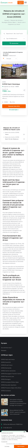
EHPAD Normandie (6, 368)
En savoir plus (13, 109)
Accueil (6, 20)
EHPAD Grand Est (6, 362)
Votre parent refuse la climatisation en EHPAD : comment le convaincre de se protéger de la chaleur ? (18, 402)
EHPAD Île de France (6, 365)
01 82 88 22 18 (7, 427)
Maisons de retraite (16, 20)
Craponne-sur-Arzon (14, 24)
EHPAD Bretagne (6, 379)
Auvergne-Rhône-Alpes (9, 22)
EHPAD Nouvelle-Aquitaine (8, 385)
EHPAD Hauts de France (7, 359)
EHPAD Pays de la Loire (7, 376)
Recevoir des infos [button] (14, 106)
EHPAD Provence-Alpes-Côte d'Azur (11, 388)
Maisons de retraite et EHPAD (15, 133)
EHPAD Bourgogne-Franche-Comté (11, 373)
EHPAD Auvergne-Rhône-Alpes (10, 382)
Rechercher (15, 43)
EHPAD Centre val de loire (8, 371)
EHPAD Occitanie (6, 390)
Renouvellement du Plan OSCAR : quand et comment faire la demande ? (17, 412)
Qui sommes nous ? (6, 347)
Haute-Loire (21, 22)
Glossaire (3, 350)
